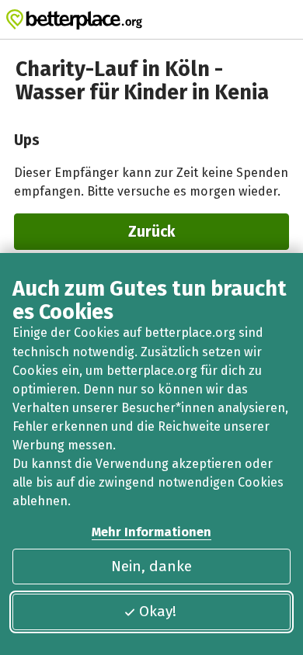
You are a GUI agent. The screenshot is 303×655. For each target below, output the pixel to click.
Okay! (157, 611)
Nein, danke (151, 566)
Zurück (151, 232)
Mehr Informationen (151, 532)
